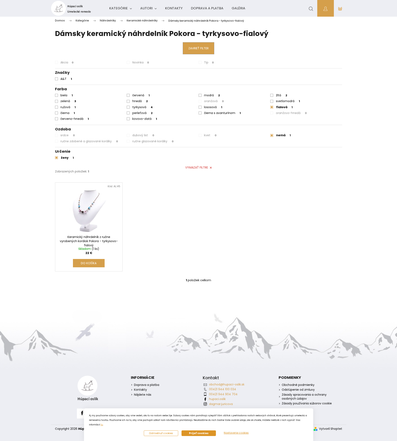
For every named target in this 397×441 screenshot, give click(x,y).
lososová (213, 107)
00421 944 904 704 (223, 394)
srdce (67, 135)
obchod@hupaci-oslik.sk (226, 384)
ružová (68, 107)
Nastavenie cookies (236, 432)
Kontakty (140, 390)
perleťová (142, 113)
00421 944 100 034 (222, 389)
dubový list (143, 135)
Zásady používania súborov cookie (307, 403)
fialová (284, 107)
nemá (283, 135)
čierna (67, 113)
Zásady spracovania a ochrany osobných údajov (304, 397)
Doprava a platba (146, 385)
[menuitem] (120, 8)
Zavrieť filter (198, 48)
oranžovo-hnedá (291, 113)
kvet (210, 135)
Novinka (140, 62)
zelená (68, 101)
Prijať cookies (198, 433)
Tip (209, 62)
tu (102, 424)
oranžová (214, 101)
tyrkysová (142, 107)
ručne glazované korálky (153, 141)
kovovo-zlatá (144, 119)
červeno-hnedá (74, 119)
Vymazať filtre (196, 167)
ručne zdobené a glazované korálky (89, 141)
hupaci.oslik (217, 399)
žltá (281, 95)
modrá (212, 95)
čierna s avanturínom (222, 113)
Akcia (67, 62)
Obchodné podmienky (298, 385)
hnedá (140, 101)
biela (66, 95)
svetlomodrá (288, 101)
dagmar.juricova (221, 404)
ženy (67, 158)
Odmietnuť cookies (161, 433)
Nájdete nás (142, 395)
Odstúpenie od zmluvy (298, 390)
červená (141, 95)
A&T (66, 79)
